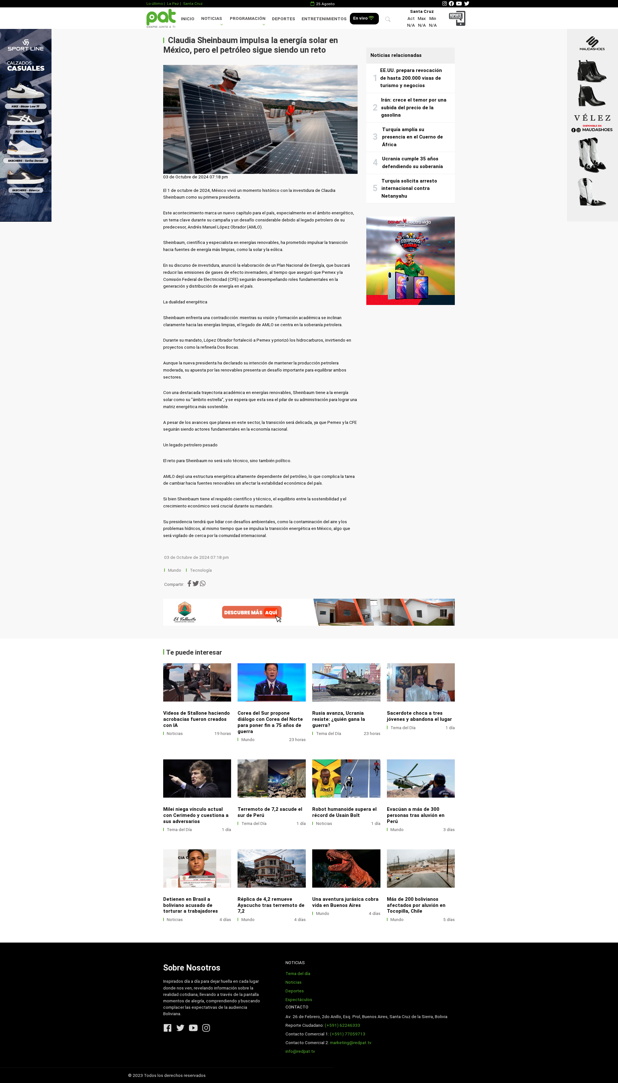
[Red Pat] (160, 18)
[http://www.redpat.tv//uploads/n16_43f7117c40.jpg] (272, 868)
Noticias (211, 18)
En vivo (361, 18)
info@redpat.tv (300, 1051)
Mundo (174, 570)
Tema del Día (328, 733)
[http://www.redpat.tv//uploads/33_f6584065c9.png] (421, 868)
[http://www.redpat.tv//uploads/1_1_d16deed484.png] (197, 868)
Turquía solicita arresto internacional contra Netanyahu (409, 188)
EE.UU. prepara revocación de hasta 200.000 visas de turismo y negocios (411, 77)
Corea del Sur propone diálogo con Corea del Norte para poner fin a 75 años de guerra (270, 722)
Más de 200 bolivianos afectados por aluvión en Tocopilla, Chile (416, 905)
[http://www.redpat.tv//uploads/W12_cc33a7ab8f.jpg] (346, 682)
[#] (26, 125)
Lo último (154, 3)
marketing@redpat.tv (350, 1042)
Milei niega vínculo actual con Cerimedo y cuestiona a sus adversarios (196, 815)
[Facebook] (451, 3)
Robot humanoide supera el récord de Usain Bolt (344, 812)
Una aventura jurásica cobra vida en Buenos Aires (345, 902)
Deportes (283, 18)
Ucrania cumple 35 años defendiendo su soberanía (412, 162)
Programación (248, 18)
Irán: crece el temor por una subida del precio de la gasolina (413, 107)
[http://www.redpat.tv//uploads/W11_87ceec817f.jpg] (421, 682)
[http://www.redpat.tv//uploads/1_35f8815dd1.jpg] (197, 682)
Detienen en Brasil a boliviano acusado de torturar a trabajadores (190, 905)
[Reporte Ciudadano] (458, 18)
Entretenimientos (324, 18)
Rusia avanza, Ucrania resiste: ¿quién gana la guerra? (338, 719)
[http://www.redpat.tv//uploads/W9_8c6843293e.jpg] (272, 778)
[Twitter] (466, 3)
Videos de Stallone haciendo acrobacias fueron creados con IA (196, 719)
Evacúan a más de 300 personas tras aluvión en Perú (416, 815)
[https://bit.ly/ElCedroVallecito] (309, 612)
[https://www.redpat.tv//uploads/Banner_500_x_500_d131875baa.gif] (410, 261)
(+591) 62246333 (342, 1025)
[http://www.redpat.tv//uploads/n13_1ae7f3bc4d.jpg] (421, 778)
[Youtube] (459, 3)
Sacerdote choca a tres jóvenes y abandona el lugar (419, 716)
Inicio (187, 18)
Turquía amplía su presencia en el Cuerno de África (412, 137)
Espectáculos (299, 999)
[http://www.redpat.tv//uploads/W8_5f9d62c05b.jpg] (346, 778)
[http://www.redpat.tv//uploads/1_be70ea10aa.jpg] (346, 868)
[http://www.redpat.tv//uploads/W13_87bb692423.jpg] (272, 682)
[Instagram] (444, 3)
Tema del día (298, 973)
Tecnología (201, 570)
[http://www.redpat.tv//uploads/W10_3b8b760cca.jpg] (197, 778)
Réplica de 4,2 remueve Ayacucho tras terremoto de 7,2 (271, 905)
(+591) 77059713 (347, 1034)
